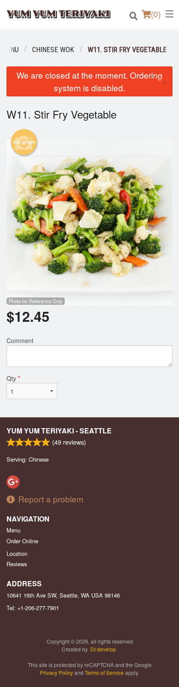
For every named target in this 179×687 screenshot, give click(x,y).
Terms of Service (104, 672)
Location (17, 553)
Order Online (22, 541)
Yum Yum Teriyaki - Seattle (59, 431)
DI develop (103, 649)
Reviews (17, 564)
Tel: (33, 608)
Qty (13, 378)
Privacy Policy (56, 672)
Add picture (24, 142)
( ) (156, 14)
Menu (13, 530)
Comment (20, 340)
